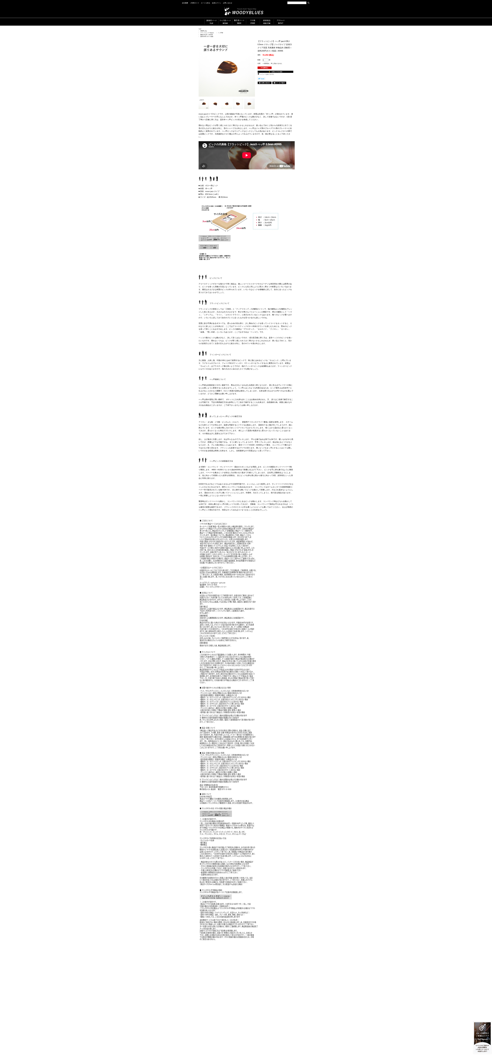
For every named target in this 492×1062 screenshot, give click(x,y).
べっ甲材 (220, 32)
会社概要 (185, 3)
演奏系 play (203, 31)
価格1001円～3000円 (206, 34)
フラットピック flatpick (207, 32)
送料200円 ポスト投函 (206, 36)
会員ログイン (216, 3)
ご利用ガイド (194, 3)
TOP (200, 29)
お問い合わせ (227, 3)
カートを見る (205, 3)
